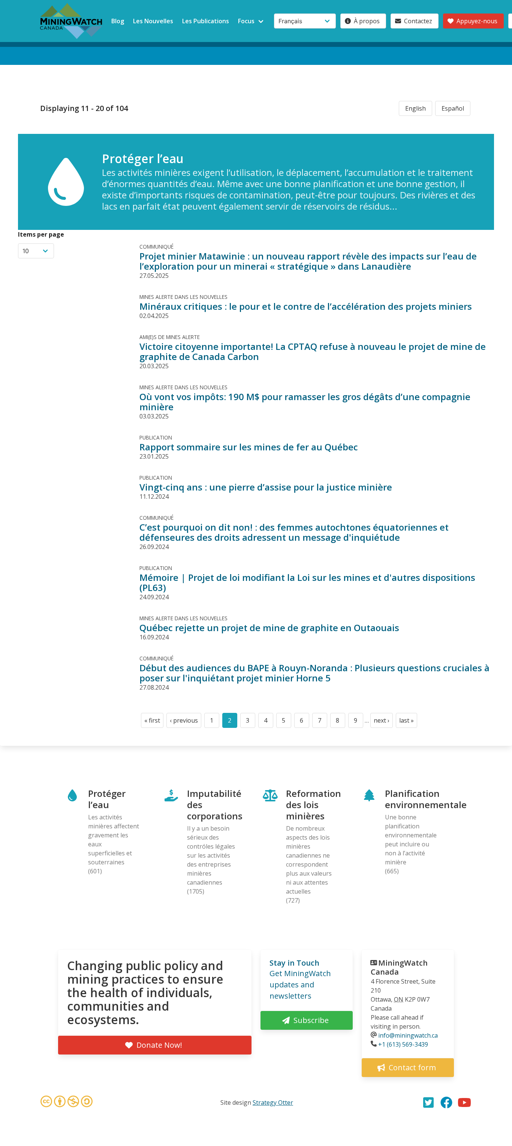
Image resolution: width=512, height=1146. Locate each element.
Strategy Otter (273, 1102)
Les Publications (205, 21)
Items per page (41, 234)
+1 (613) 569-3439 (403, 1044)
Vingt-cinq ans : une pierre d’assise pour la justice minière (265, 487)
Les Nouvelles (153, 21)
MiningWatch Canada (399, 967)
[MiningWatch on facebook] (446, 1102)
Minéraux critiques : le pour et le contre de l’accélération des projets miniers (305, 306)
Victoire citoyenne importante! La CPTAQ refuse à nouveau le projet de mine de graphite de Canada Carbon (312, 351)
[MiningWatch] (71, 21)
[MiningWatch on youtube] (464, 1102)
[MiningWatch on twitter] (428, 1102)
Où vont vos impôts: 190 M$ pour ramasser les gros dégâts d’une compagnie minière (304, 401)
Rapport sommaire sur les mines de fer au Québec (248, 447)
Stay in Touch (294, 963)
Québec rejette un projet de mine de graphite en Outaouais (269, 627)
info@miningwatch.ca (408, 1035)
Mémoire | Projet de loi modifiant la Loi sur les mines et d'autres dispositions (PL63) (307, 582)
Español (453, 108)
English (415, 108)
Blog (117, 21)
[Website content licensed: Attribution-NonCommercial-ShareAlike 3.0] (66, 1102)
